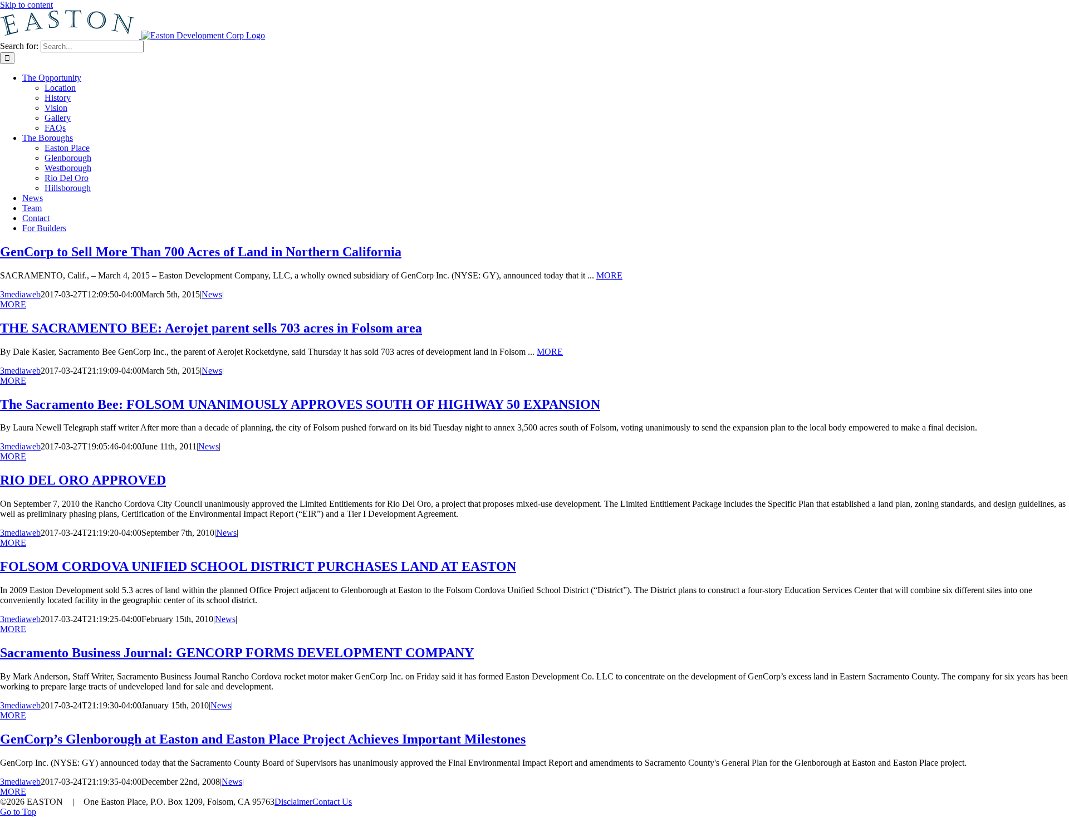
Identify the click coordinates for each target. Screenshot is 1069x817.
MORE (609, 275)
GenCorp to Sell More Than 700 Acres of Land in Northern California (200, 251)
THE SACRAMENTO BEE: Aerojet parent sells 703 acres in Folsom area (211, 328)
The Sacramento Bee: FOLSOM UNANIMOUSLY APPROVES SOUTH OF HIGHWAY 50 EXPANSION (300, 404)
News (212, 294)
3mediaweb (20, 294)
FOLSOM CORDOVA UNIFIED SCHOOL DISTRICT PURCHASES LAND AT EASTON (258, 566)
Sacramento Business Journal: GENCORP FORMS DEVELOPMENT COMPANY (237, 652)
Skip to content (26, 4)
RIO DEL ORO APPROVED (83, 480)
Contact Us (332, 801)
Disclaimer (293, 801)
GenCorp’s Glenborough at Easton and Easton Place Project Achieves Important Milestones (263, 739)
